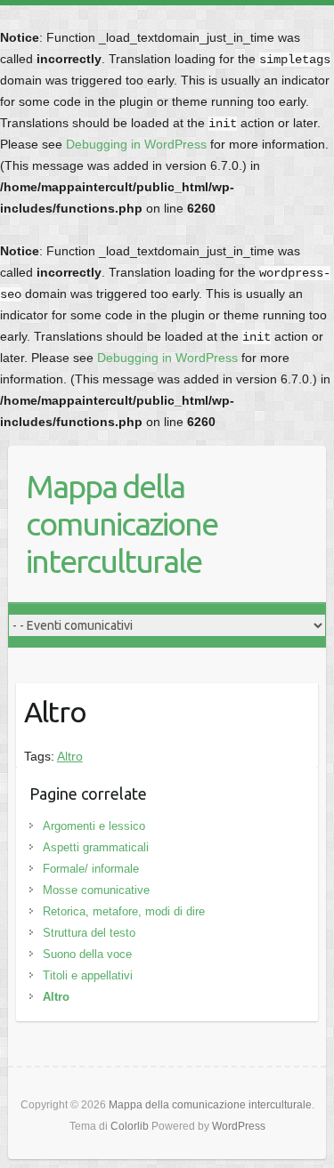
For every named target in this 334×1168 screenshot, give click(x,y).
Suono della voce (87, 954)
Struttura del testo (89, 932)
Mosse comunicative (96, 890)
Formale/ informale (91, 868)
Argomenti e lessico (94, 826)
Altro (70, 756)
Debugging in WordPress (136, 144)
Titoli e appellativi (88, 975)
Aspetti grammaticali (96, 847)
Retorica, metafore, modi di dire (124, 911)
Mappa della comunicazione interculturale (121, 523)
